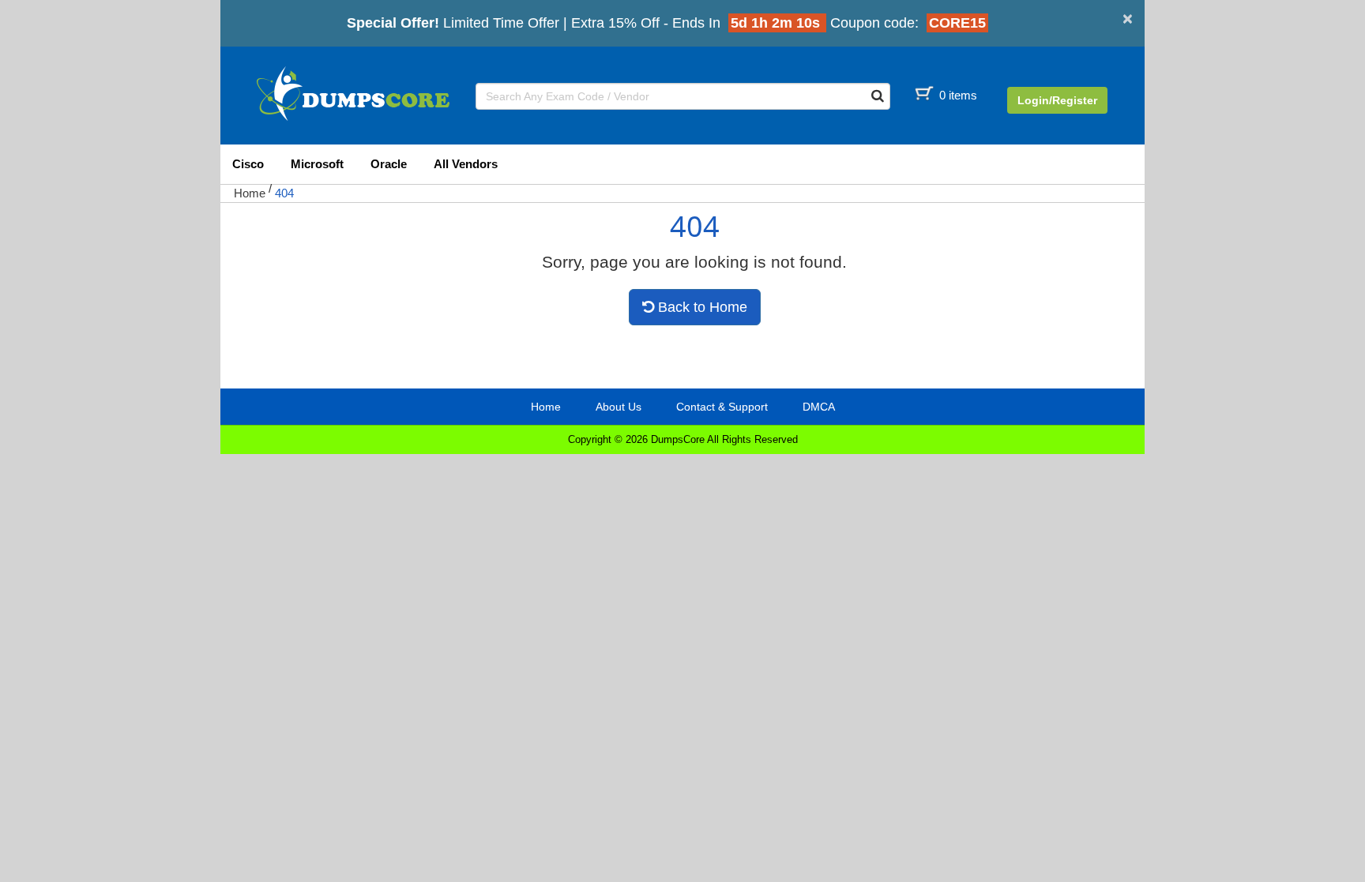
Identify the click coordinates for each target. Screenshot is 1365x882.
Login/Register (1057, 100)
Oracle (388, 164)
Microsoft (317, 164)
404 (284, 193)
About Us (618, 406)
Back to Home (700, 307)
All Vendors (466, 164)
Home (249, 193)
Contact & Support (722, 406)
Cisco (248, 164)
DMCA (819, 406)
